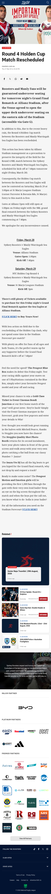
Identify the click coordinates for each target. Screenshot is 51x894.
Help (17, 880)
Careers (12, 880)
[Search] (47, 2)
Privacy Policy (30, 875)
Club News (6, 48)
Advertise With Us (35, 880)
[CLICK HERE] (9, 316)
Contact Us (24, 880)
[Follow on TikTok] (34, 849)
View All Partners (25, 838)
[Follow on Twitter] (43, 849)
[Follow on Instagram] (47, 849)
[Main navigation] (3, 2)
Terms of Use (20, 875)
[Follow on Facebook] (39, 849)
